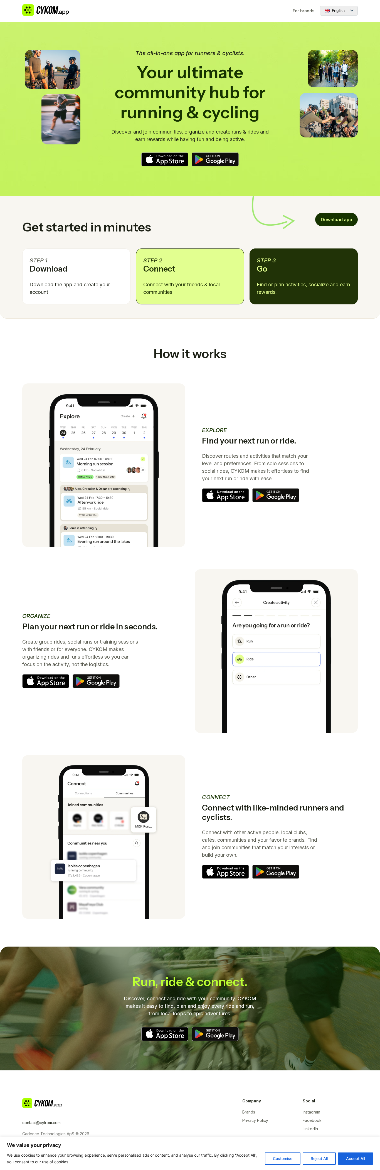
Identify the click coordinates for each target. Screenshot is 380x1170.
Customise (282, 1158)
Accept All (355, 1158)
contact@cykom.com (41, 1122)
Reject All (319, 1158)
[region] (190, 1153)
